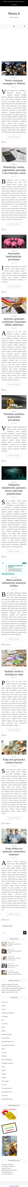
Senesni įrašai (8, 926)
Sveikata (4, 1074)
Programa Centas (6, 1168)
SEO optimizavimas (7, 1172)
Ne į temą (4, 1052)
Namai (3, 1049)
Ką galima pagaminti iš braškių (10, 984)
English (3, 1005)
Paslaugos (4, 1056)
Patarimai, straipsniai (7, 1164)
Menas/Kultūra (5, 1038)
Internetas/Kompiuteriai (8, 1013)
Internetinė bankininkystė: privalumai (14, 256)
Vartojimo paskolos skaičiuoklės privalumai (14, 417)
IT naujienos (5, 1016)
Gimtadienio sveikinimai (8, 1166)
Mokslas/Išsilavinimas (7, 1041)
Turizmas (4, 1084)
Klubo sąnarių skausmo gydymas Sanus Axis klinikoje (14, 973)
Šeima (3, 1066)
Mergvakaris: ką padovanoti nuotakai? (14, 944)
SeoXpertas (7, 644)
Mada (3, 1027)
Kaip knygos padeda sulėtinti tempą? (14, 951)
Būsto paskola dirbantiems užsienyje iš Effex (14, 582)
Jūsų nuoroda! (7, 1174)
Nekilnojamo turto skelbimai (9, 1170)
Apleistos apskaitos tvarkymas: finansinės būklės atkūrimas (14, 321)
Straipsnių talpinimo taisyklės (16, 1)
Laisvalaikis (5, 1023)
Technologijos (5, 1081)
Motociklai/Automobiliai (8, 1045)
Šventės (4, 1077)
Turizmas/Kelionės (6, 1088)
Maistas (4, 1031)
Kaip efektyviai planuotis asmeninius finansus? (14, 851)
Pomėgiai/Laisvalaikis (7, 1063)
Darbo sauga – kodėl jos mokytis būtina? (13, 966)
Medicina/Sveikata (6, 1034)
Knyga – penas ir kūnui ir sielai (10, 992)
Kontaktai (14, 4)
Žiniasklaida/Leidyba (7, 1099)
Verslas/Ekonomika (7, 1092)
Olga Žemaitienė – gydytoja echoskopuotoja (14, 959)
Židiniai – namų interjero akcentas (11, 986)
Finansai (14, 78)
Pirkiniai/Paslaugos (7, 1059)
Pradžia (5, 1)
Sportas (4, 1070)
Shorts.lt (14, 13)
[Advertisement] (14, 43)
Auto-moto (4, 1002)
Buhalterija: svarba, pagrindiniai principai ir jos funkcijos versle (14, 170)
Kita (3, 1020)
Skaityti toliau (14, 136)
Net (5, 142)
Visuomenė (5, 1095)
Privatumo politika (14, 1186)
